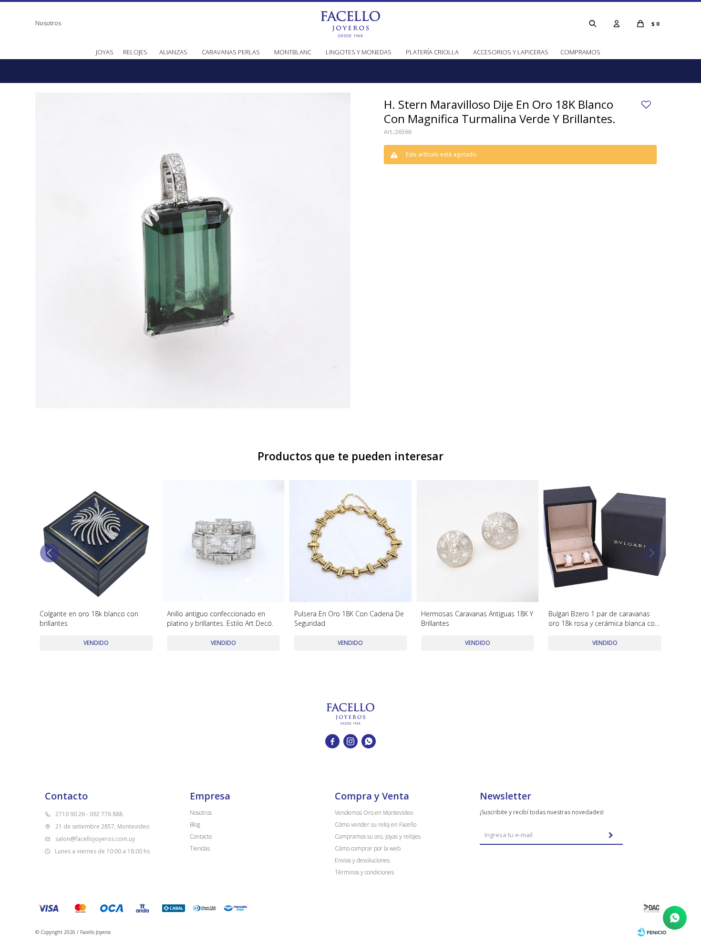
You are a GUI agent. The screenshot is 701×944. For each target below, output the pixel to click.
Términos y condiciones (364, 872)
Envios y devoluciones (362, 860)
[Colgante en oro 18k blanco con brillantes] (96, 541)
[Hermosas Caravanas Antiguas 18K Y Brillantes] (477, 541)
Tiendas (200, 848)
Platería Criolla (432, 52)
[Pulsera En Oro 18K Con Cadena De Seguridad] (350, 541)
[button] (593, 23)
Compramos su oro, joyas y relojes (378, 836)
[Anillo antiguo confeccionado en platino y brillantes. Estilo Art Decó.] (223, 541)
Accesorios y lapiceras (510, 52)
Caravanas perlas (231, 52)
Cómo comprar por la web (368, 848)
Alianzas (173, 52)
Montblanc (292, 52)
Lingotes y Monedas (359, 52)
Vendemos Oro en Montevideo (374, 813)
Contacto (201, 836)
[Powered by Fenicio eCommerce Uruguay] (652, 932)
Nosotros (48, 23)
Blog (195, 824)
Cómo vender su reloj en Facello (375, 824)
